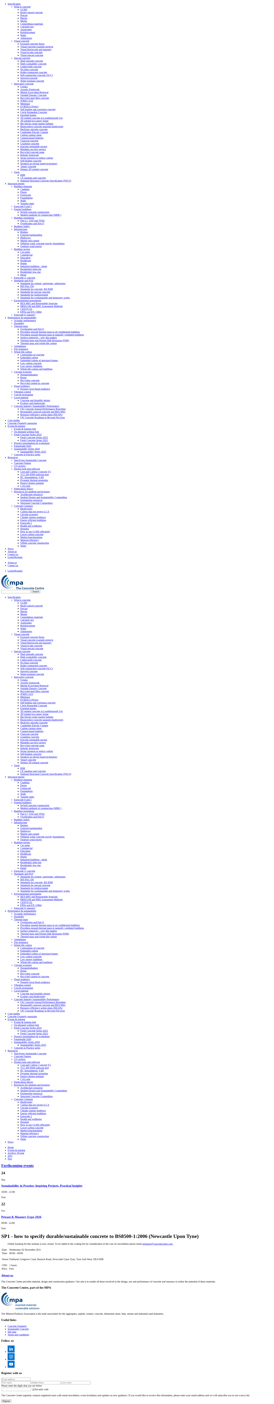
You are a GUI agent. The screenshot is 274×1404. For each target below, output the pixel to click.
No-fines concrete (29, 69)
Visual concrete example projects (36, 46)
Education (25, 257)
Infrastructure (20, 229)
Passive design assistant (32, 483)
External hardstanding (31, 235)
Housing (24, 528)
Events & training (16, 426)
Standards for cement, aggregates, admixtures (42, 283)
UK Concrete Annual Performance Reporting (43, 409)
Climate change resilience (33, 517)
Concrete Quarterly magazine (22, 423)
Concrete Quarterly (17, 1326)
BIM (22, 175)
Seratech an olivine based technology (38, 163)
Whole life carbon (23, 352)
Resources (13, 457)
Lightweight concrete (31, 66)
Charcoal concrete (29, 140)
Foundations (26, 197)
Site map (12, 1331)
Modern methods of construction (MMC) (40, 215)
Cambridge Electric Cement (34, 132)
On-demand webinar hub (26, 431)
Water (23, 35)
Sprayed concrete (29, 78)
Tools (17, 172)
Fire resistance (21, 349)
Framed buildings (22, 209)
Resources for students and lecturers (32, 491)
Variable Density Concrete (33, 95)
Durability (19, 323)
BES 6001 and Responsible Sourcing (39, 303)
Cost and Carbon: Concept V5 (35, 471)
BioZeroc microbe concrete (34, 129)
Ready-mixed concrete (31, 12)
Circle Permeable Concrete (33, 112)
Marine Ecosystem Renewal (34, 92)
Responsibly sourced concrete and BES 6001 (42, 411)
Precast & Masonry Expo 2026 (21, 1217)
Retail (23, 275)
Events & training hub (25, 429)
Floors (23, 192)
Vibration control (22, 391)
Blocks (23, 18)
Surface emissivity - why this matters (38, 337)
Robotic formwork (29, 155)
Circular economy (23, 371)
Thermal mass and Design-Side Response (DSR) (44, 340)
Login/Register (15, 557)
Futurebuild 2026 (22, 446)
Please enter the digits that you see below (21, 1385)
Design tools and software (27, 468)
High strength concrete (31, 61)
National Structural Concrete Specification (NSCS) (45, 180)
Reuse (23, 377)
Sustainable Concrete (18, 1329)
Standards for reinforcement (34, 294)
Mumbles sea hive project (33, 149)
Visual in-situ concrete (31, 52)
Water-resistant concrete (32, 81)
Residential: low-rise (30, 272)
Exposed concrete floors (32, 43)
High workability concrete (33, 63)
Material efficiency (29, 540)
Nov (10, 1158)
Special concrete (22, 58)
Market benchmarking (31, 537)
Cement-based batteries (31, 138)
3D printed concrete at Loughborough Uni (41, 118)
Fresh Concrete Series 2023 (34, 437)
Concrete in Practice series (27, 454)
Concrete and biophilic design (35, 400)
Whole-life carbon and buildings (36, 369)
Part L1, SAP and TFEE (32, 220)
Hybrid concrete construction (34, 212)
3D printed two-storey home (34, 120)
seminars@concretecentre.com (157, 1244)
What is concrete (22, 6)
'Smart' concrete (28, 166)
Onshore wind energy (31, 246)
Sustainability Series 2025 (33, 451)
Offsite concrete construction (34, 543)
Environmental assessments (27, 300)
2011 (10, 1156)
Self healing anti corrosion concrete (37, 109)
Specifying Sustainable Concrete (30, 460)
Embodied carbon (29, 357)
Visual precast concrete (31, 55)
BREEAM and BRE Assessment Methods (41, 306)
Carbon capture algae (31, 135)
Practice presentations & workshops (32, 443)
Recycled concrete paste (32, 152)
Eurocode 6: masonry (24, 314)
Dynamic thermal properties (34, 480)
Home (11, 1147)
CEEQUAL (26, 309)
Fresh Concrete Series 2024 (28, 434)
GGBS (23, 9)
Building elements (23, 186)
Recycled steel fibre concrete (34, 98)
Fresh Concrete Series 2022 (34, 440)
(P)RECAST (26, 101)
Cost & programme (23, 394)
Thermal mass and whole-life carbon (38, 343)
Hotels (23, 263)
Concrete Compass (23, 506)
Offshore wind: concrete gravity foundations (42, 243)
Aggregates (26, 29)
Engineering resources (31, 500)
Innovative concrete (24, 83)
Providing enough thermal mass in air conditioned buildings (50, 332)
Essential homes (28, 115)
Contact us (13, 554)
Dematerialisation (29, 374)
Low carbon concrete (31, 363)
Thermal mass (21, 326)
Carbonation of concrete (32, 354)
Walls (23, 200)
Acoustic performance (25, 320)
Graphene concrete (29, 143)
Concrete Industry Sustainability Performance (36, 406)
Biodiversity (26, 508)
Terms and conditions (18, 1334)
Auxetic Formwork (29, 89)
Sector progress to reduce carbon (36, 158)
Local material (21, 397)
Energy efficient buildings (33, 520)
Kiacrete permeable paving (33, 146)
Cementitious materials (31, 24)
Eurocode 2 (26, 523)
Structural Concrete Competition (36, 503)
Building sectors (22, 249)
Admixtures (26, 38)
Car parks (25, 252)
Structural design (16, 183)
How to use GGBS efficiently (35, 531)
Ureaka (24, 86)
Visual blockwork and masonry (36, 49)
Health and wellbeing (31, 526)
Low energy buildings (31, 366)
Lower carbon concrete (31, 534)
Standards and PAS (23, 280)
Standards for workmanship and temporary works (45, 297)
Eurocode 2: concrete (24, 277)
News (10, 548)
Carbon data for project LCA (34, 511)
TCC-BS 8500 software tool (34, 474)
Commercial (26, 255)
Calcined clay (27, 26)
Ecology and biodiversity (32, 403)
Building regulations (24, 217)
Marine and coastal (29, 240)
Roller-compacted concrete (33, 72)
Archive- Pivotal (16, 1153)
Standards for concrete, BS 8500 (36, 289)
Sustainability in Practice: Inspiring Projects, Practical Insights (41, 1185)
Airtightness (20, 346)
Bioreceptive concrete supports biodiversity (41, 126)
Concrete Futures (22, 463)
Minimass (25, 103)
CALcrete (25, 486)
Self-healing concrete (30, 160)
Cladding (24, 189)
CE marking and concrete (33, 178)
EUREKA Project (29, 106)
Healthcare (25, 260)
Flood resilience (22, 386)
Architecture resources (31, 494)
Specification (14, 4)
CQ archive (20, 466)
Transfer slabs (27, 203)
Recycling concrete (29, 380)
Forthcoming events (17, 1165)
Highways (25, 237)
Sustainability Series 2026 (27, 449)
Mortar (23, 21)
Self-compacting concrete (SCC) (36, 75)
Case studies (14, 420)
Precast (23, 15)
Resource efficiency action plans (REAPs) (41, 414)
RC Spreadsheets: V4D (32, 477)
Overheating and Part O (32, 223)
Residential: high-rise (30, 269)
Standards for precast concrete (35, 292)
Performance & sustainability (22, 317)
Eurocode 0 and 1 (23, 206)
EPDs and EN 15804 (31, 312)
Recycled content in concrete (34, 383)
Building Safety (22, 226)
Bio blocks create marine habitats (36, 123)
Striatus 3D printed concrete (34, 169)
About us (12, 551)
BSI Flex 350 (27, 286)
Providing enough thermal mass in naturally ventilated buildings (52, 334)
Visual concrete (21, 41)
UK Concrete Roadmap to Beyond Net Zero (42, 417)
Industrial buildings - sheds (33, 266)
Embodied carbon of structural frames (39, 360)
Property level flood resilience (35, 389)
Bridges (24, 232)
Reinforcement (27, 32)
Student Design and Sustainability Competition (43, 497)
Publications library (23, 488)
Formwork (25, 195)
